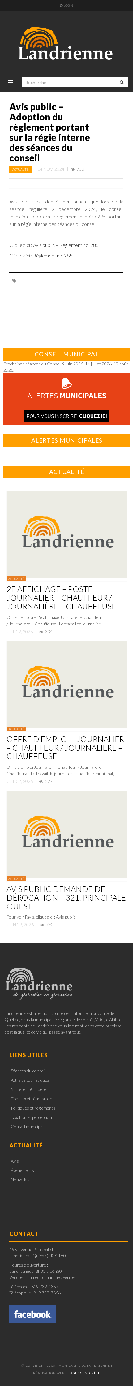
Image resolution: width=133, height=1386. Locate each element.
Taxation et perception (31, 1117)
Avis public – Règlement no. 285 (66, 245)
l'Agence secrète (84, 1373)
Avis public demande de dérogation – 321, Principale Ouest (66, 897)
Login (68, 5)
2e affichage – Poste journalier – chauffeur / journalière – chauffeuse (61, 597)
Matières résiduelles (30, 1089)
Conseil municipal (27, 1126)
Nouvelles (20, 1179)
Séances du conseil (28, 1070)
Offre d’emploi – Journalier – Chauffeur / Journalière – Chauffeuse (65, 747)
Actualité (20, 169)
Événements (22, 1170)
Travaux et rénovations (32, 1098)
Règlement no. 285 (52, 255)
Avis (15, 1161)
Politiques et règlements (33, 1108)
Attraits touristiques (30, 1080)
